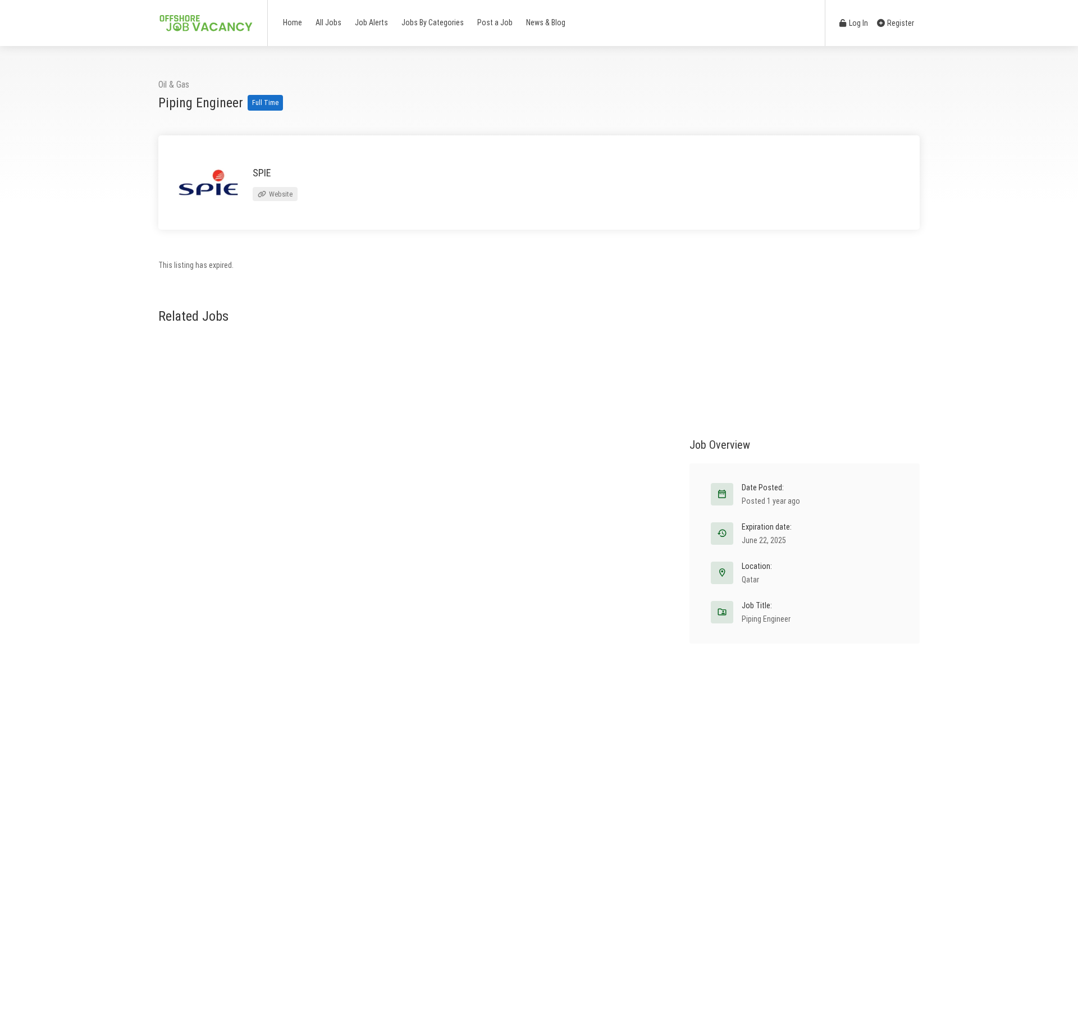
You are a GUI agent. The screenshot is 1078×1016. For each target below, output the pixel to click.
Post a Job (495, 22)
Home (292, 22)
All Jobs (328, 22)
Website (280, 194)
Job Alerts (371, 22)
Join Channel (577, 627)
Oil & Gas (173, 84)
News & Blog (545, 22)
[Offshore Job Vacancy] (205, 17)
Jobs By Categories (432, 22)
